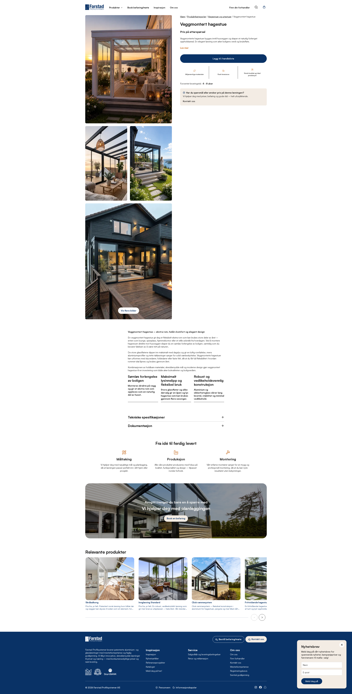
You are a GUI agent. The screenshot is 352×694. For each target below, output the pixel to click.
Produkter (114, 7)
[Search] (256, 7)
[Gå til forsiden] (94, 7)
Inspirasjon (159, 7)
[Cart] (264, 8)
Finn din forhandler (239, 7)
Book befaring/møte (138, 7)
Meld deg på (311, 681)
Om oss (174, 7)
